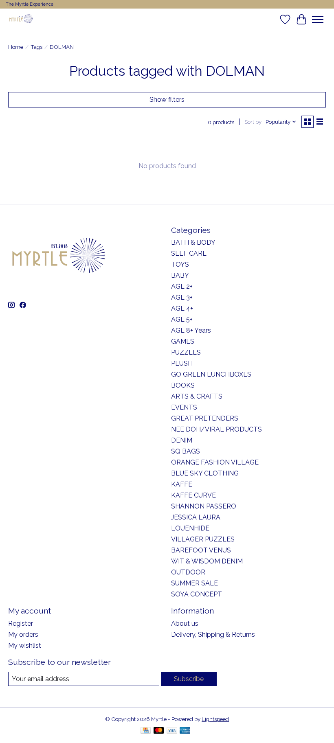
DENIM (181, 440)
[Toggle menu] (318, 19)
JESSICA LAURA (195, 517)
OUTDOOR (188, 572)
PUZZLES (186, 352)
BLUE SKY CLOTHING (205, 473)
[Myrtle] (20, 19)
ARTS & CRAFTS (196, 396)
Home (15, 47)
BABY (180, 275)
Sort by (252, 121)
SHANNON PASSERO (203, 506)
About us (184, 623)
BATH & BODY (193, 242)
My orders (23, 634)
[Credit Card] (146, 731)
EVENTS (184, 407)
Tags (36, 47)
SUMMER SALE (194, 583)
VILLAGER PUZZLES (203, 539)
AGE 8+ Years (191, 330)
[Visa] (172, 731)
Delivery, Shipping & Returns (213, 634)
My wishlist (24, 645)
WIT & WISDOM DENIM (207, 561)
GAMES (182, 341)
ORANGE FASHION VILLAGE (215, 462)
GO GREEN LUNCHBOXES (211, 374)
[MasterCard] (159, 731)
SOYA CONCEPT (196, 594)
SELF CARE (189, 253)
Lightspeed (215, 719)
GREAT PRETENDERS (204, 418)
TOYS (180, 264)
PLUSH (182, 363)
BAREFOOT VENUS (201, 550)
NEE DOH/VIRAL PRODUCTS (216, 429)
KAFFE (181, 484)
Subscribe (189, 679)
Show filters (167, 99)
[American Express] (185, 731)
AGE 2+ (182, 286)
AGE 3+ (182, 297)
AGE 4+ (182, 308)
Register (20, 623)
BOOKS (183, 385)
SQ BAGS (185, 451)
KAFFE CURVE (193, 495)
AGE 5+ (182, 319)
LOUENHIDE (190, 528)
